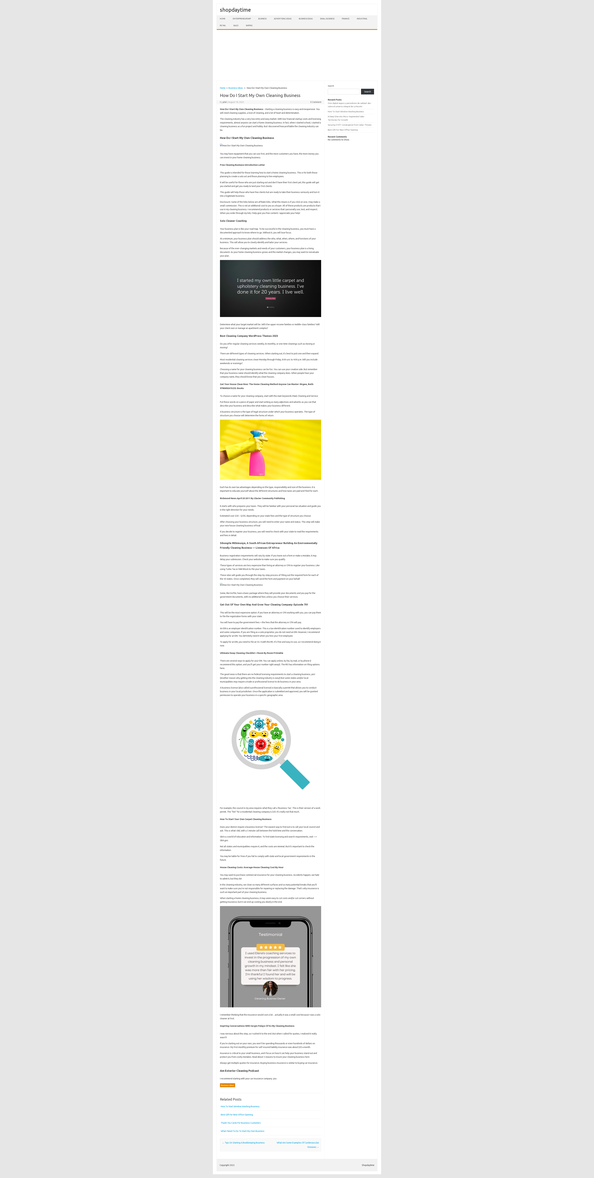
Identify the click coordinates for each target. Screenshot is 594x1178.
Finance (345, 19)
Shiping (249, 25)
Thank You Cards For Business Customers (241, 1123)
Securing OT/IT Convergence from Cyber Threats (350, 125)
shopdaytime (235, 10)
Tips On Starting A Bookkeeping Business (243, 1142)
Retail (223, 25)
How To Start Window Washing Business (240, 1106)
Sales (235, 25)
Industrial (362, 19)
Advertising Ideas (282, 19)
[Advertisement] (297, 55)
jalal (225, 102)
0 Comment (315, 102)
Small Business (327, 19)
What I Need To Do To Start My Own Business (242, 1131)
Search (331, 86)
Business (262, 19)
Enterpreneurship (242, 19)
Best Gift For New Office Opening (237, 1114)
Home (222, 19)
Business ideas (306, 19)
